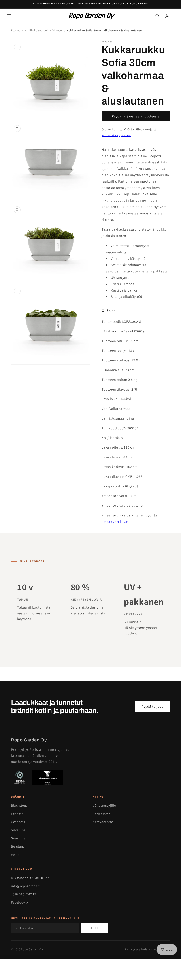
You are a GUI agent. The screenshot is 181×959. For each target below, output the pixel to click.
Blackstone (19, 805)
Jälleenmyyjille (104, 805)
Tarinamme (101, 814)
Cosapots (18, 822)
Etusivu (16, 30)
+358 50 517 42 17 (23, 894)
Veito (15, 854)
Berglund (18, 846)
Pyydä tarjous (152, 706)
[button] (9, 16)
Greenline (18, 838)
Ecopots (17, 814)
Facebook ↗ (20, 902)
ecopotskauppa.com (116, 135)
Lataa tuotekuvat (115, 521)
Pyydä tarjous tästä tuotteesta (136, 116)
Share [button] (111, 310)
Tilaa (95, 928)
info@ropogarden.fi (25, 886)
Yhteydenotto (103, 822)
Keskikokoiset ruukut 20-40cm (44, 30)
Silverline (18, 830)
